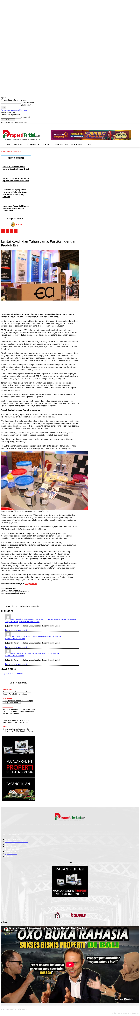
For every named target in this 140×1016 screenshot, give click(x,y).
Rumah (5, 726)
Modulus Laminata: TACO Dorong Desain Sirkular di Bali (16, 168)
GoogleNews (31, 584)
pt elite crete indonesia (29, 606)
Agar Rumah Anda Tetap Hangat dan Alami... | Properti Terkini (36, 653)
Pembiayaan (7, 717)
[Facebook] (122, 125)
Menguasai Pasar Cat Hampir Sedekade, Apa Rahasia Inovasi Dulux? (16, 208)
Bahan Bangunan (14, 151)
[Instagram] (125, 125)
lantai (14, 606)
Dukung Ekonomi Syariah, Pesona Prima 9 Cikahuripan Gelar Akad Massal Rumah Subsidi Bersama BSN (19, 711)
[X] (135, 125)
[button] (96, 144)
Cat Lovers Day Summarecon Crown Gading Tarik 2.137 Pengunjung (17, 693)
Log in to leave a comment (16, 630)
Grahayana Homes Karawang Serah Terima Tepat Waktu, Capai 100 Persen (18, 730)
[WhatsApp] (45, 305)
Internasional (7, 698)
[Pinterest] (37, 305)
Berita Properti (8, 689)
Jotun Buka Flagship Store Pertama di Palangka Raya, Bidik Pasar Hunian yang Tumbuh (15, 193)
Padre (19, 224)
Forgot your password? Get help (14, 110)
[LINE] (69, 305)
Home (3, 151)
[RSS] (132, 125)
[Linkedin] (129, 125)
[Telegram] (61, 305)
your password (27, 105)
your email (25, 117)
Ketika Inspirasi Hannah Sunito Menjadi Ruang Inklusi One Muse (18, 702)
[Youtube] (138, 125)
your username (27, 102)
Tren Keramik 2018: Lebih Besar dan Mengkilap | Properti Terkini (37, 636)
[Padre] (13, 224)
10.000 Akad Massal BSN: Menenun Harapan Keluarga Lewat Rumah (16, 721)
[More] (77, 305)
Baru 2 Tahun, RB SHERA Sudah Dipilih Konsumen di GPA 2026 (16, 179)
